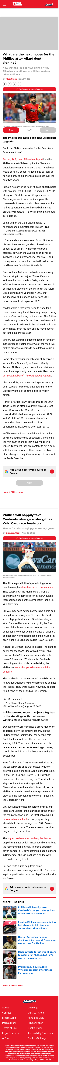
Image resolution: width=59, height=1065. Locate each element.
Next (48, 130)
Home (5, 492)
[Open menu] (4, 4)
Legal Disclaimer (11, 1033)
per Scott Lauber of (27, 375)
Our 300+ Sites (36, 1012)
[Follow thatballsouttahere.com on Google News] (52, 471)
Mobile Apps (9, 1017)
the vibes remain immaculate (37, 587)
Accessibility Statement (41, 1033)
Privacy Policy (35, 1022)
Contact (6, 1012)
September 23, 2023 (13, 233)
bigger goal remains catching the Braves (29, 838)
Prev (11, 130)
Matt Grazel (11, 79)
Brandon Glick (13, 533)
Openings (33, 1007)
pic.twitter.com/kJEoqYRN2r (33, 226)
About (5, 1007)
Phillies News (17, 492)
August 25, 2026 (33, 706)
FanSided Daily (36, 1017)
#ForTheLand (10, 226)
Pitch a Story (9, 1022)
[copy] (19, 84)
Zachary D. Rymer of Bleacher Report (23, 159)
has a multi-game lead (15, 819)
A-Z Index (7, 1038)
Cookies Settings (37, 1038)
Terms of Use (9, 1028)
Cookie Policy (35, 1028)
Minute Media (16, 1045)
